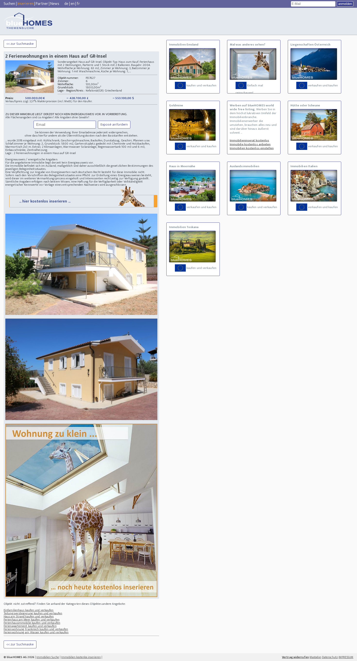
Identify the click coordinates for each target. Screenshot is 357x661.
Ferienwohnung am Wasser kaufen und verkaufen (36, 632)
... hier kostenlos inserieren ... (44, 201)
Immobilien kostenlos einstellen (252, 148)
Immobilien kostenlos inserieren (81, 657)
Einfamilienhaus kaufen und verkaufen (29, 610)
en (73, 3)
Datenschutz (330, 657)
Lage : (9, 153)
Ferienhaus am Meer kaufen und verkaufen (32, 619)
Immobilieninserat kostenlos (249, 140)
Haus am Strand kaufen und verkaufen (29, 616)
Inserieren (25, 3)
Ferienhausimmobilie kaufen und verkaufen (32, 622)
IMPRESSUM (346, 657)
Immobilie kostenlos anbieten (250, 144)
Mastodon (315, 657)
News (54, 3)
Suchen (9, 3)
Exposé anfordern (114, 124)
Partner (42, 3)
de (66, 3)
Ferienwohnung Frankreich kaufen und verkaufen (36, 629)
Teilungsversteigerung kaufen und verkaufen (33, 613)
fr (78, 3)
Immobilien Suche (47, 657)
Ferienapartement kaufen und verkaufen (30, 626)
